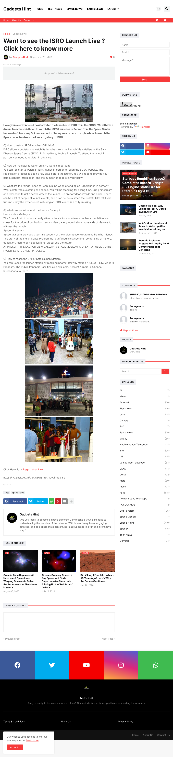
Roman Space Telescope (145, 498)
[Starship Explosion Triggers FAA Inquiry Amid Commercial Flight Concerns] (128, 244)
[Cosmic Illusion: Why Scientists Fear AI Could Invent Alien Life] (128, 209)
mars (145, 480)
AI (145, 390)
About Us (16, 20)
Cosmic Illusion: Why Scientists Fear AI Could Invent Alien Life (152, 208)
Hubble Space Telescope (145, 444)
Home (39, 8)
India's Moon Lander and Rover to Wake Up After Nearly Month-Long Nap (153, 226)
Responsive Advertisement (59, 73)
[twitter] (132, 152)
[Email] (65, 501)
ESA (145, 426)
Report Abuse (130, 330)
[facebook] (157, 20)
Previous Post (12, 638)
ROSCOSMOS (145, 504)
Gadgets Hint (17, 8)
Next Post (107, 638)
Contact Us (29, 20)
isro (145, 450)
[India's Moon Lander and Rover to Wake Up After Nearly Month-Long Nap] (128, 227)
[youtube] (165, 20)
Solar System (145, 510)
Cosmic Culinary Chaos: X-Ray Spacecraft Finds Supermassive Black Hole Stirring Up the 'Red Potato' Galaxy (57, 581)
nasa (145, 492)
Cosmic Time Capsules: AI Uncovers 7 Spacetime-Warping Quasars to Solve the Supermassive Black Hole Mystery (20, 581)
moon (145, 486)
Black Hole (145, 408)
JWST (145, 474)
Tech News (55, 8)
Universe (145, 540)
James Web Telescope (145, 462)
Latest (111, 8)
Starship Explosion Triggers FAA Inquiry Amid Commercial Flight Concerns (154, 245)
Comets (145, 420)
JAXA (145, 468)
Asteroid (145, 402)
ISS (145, 456)
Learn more (32, 740)
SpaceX (145, 528)
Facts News (95, 8)
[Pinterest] (58, 501)
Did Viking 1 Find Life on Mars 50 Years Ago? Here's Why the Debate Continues (97, 578)
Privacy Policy (125, 721)
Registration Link (33, 469)
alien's (145, 396)
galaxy (145, 438)
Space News (74, 8)
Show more (135, 351)
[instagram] (157, 146)
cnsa (145, 414)
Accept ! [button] (14, 747)
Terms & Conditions (14, 721)
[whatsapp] (155, 665)
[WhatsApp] (51, 501)
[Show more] (71, 501)
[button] (158, 9)
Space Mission (145, 516)
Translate (145, 126)
